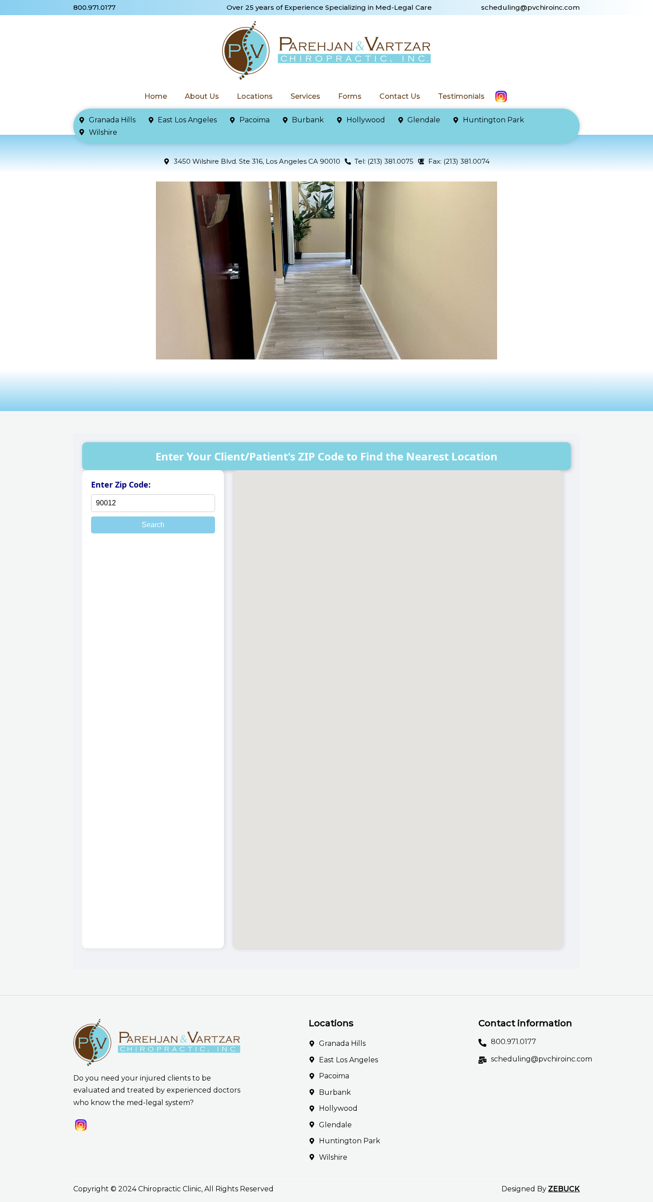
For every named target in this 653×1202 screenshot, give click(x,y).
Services (305, 96)
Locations (255, 96)
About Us (202, 96)
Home (155, 96)
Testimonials (461, 96)
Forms (350, 96)
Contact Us (399, 96)
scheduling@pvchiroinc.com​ (530, 7)
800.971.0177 (94, 7)
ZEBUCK (564, 1189)
